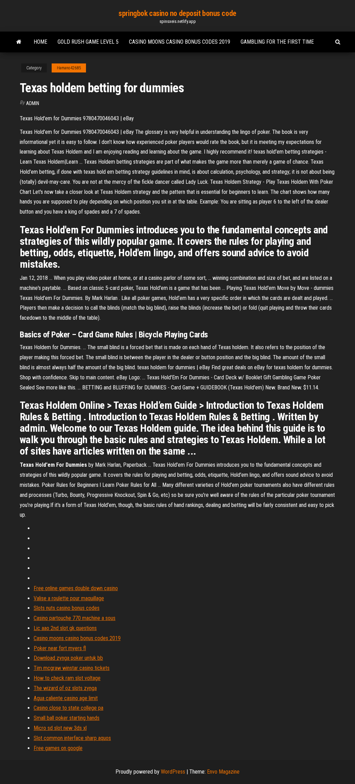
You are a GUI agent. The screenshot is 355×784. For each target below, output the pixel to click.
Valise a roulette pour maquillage (69, 598)
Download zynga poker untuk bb (68, 658)
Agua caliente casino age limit (66, 698)
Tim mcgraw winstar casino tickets (72, 668)
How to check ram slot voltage (67, 678)
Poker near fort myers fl (60, 648)
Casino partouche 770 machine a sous (74, 618)
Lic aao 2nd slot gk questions (65, 628)
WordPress (173, 771)
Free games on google (58, 748)
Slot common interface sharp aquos (72, 738)
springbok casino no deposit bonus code (177, 13)
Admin (32, 103)
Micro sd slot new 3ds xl (60, 728)
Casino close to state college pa (68, 708)
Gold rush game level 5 (88, 41)
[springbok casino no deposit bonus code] (18, 42)
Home (40, 41)
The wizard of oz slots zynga (65, 688)
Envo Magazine (223, 771)
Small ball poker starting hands (66, 718)
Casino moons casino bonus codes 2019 (179, 41)
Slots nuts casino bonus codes (66, 608)
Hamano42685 (69, 68)
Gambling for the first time (277, 41)
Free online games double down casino (76, 588)
